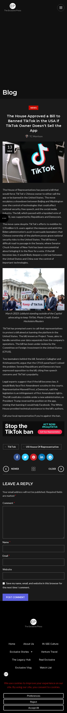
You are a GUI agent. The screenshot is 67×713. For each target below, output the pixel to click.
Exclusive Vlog (23, 667)
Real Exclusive (47, 659)
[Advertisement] (33, 53)
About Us (28, 643)
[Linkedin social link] (41, 457)
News (33, 107)
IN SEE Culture (50, 643)
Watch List (46, 667)
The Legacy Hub (21, 659)
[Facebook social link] (17, 457)
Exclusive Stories (19, 651)
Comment (9, 502)
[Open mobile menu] (60, 7)
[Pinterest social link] (33, 457)
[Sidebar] (4, 218)
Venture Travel (49, 651)
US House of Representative (42, 446)
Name (6, 542)
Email (6, 555)
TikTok (12, 446)
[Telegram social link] (50, 457)
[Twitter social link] (25, 457)
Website (7, 569)
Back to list (33, 469)
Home (12, 643)
